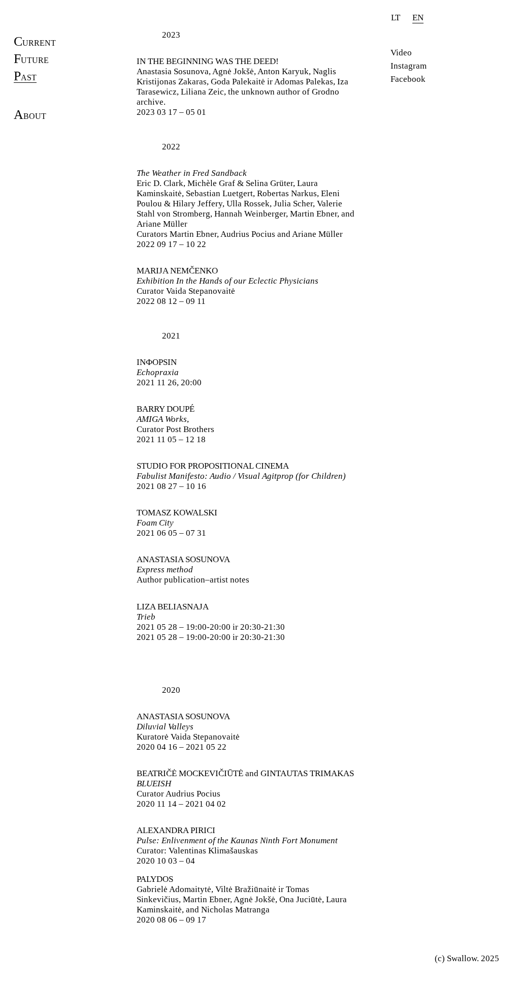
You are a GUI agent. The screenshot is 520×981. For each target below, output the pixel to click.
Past (25, 77)
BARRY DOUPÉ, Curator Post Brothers (175, 424)
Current (35, 43)
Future (31, 60)
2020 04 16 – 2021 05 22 (188, 732)
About (30, 116)
